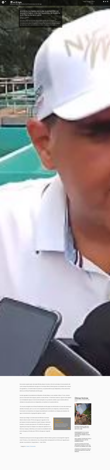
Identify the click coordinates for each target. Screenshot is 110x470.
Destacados (33, 446)
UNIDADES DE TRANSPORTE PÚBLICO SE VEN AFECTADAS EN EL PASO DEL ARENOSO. (83, 450)
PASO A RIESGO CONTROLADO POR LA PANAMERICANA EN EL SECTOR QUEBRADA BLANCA (83, 440)
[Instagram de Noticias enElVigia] (107, 1)
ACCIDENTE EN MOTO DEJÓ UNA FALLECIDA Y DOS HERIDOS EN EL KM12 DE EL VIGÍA (82, 428)
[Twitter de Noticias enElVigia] (105, 1)
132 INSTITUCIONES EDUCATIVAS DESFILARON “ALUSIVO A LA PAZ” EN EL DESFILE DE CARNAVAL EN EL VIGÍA (83, 445)
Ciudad (27, 446)
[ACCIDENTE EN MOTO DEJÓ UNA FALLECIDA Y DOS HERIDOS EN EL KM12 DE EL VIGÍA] (83, 414)
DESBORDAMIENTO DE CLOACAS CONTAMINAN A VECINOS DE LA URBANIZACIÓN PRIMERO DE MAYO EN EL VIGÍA (82, 434)
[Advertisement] (43, 380)
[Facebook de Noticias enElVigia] (103, 1)
